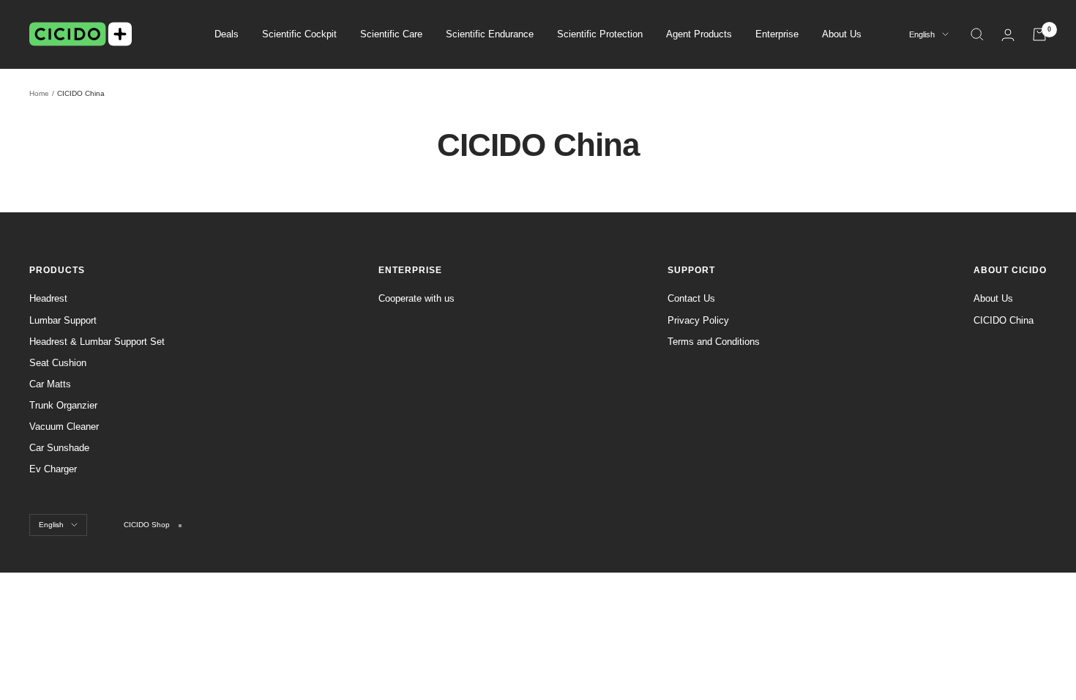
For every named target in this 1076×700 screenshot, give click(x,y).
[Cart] (1039, 34)
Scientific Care (391, 34)
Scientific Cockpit (299, 34)
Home (39, 93)
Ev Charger (53, 468)
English (922, 34)
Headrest (48, 298)
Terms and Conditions (714, 341)
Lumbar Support (63, 320)
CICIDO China (1004, 320)
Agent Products (699, 34)
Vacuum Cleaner (64, 426)
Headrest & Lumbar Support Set (97, 341)
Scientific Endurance (490, 34)
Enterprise (777, 34)
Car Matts (50, 384)
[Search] (977, 34)
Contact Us (691, 298)
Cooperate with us (416, 298)
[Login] (1008, 35)
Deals (226, 34)
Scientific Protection (600, 34)
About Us (842, 34)
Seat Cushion (57, 362)
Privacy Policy (698, 320)
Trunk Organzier (63, 405)
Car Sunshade (59, 447)
